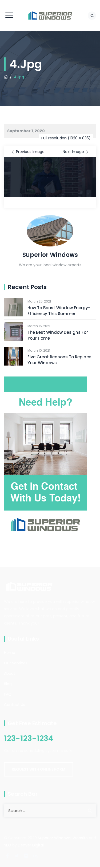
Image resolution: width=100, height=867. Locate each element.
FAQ (7, 694)
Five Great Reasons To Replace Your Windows (59, 360)
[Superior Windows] (50, 15)
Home (9, 652)
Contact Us (14, 704)
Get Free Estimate (32, 723)
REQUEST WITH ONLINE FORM (38, 769)
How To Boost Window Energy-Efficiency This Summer (58, 310)
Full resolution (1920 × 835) (66, 138)
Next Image (73, 151)
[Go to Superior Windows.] (6, 77)
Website (80, 838)
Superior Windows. (54, 838)
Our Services (15, 663)
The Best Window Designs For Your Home (57, 335)
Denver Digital (31, 845)
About (9, 673)
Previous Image (30, 151)
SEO (7, 845)
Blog (8, 683)
